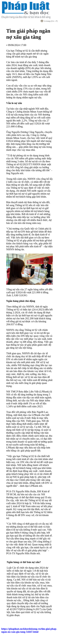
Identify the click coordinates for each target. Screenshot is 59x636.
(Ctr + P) (51, 21)
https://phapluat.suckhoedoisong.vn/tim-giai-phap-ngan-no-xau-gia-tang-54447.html (29, 630)
